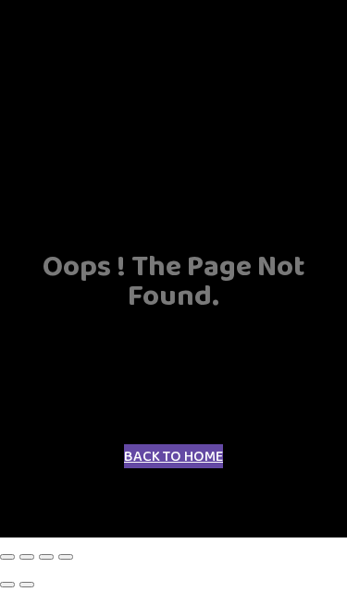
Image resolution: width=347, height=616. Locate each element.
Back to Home (173, 455)
